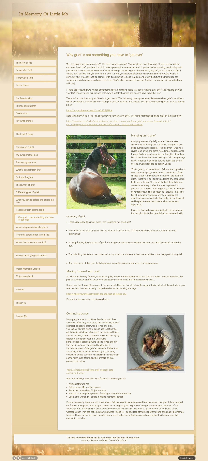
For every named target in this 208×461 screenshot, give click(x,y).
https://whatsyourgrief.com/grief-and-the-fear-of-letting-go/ (96, 293)
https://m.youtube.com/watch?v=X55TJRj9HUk (89, 110)
